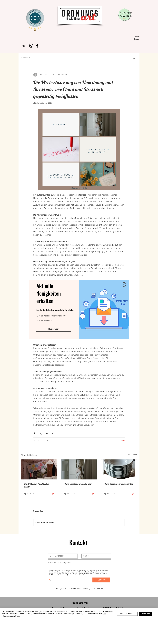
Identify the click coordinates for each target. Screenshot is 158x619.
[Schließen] (155, 613)
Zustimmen (145, 613)
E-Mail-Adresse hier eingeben (51, 316)
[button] (124, 284)
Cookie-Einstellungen (127, 613)
